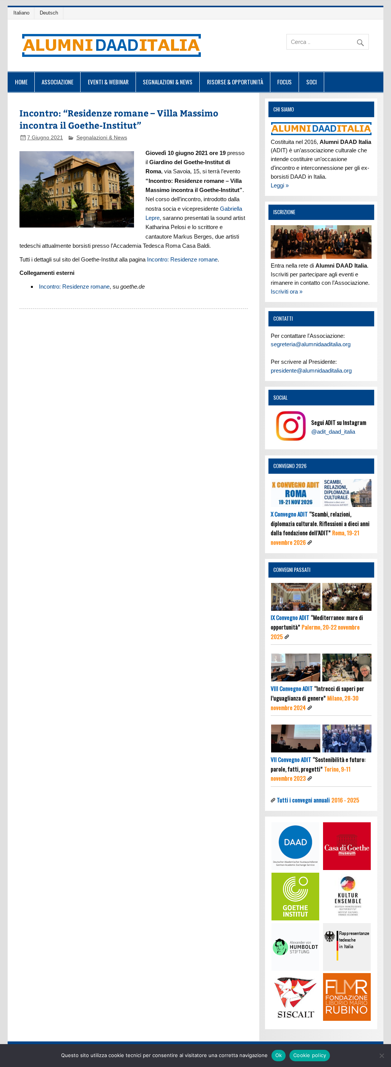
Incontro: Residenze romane (182, 259)
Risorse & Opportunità (235, 81)
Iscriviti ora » (286, 291)
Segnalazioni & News (167, 81)
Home (21, 81)
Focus (284, 81)
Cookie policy (309, 1055)
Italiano (21, 13)
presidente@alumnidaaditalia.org (311, 370)
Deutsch (49, 13)
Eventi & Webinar (108, 81)
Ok (278, 1055)
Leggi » (280, 185)
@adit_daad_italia (333, 431)
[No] (381, 1055)
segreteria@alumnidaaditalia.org (311, 344)
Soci (311, 81)
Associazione (57, 81)
